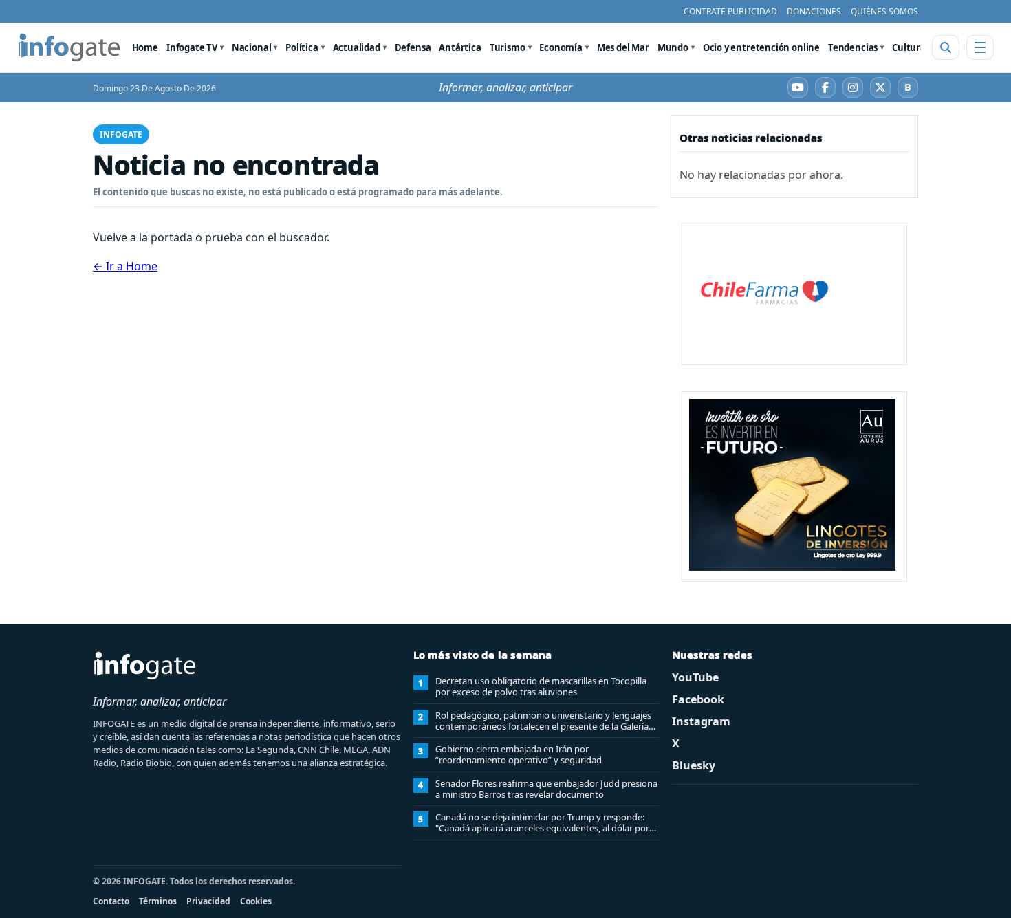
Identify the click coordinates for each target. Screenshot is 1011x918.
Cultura (909, 47)
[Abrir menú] (980, 47)
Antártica (460, 47)
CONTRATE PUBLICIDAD (730, 11)
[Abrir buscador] (945, 47)
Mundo (672, 47)
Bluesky (693, 765)
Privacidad (208, 901)
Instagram (701, 721)
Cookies (256, 901)
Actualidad (356, 47)
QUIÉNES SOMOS (884, 11)
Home (145, 47)
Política (301, 47)
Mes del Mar (623, 47)
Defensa (413, 47)
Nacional (252, 47)
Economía (561, 47)
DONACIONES (814, 11)
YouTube (695, 677)
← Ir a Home (125, 266)
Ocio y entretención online (761, 47)
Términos (158, 901)
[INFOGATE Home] (69, 47)
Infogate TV (191, 47)
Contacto (111, 901)
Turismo (507, 47)
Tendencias (853, 47)
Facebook (698, 699)
